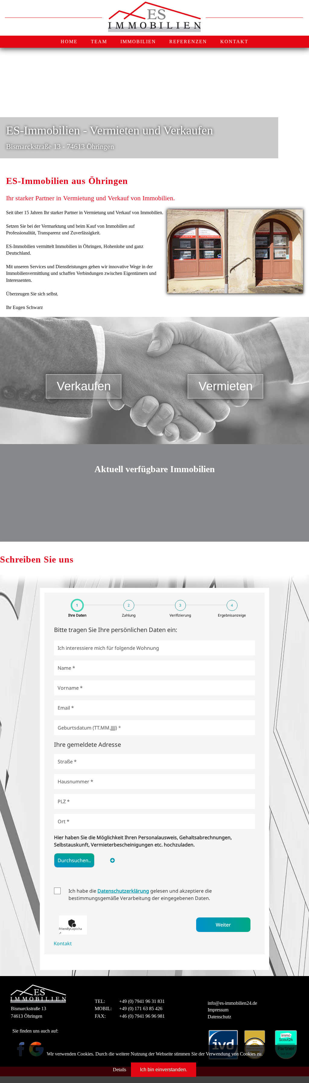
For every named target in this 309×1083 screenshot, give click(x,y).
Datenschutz (219, 1016)
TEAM (99, 41)
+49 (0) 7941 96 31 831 (142, 1001)
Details (119, 1069)
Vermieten (226, 386)
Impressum (218, 1009)
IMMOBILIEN (138, 41)
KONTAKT (234, 41)
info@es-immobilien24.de (232, 1003)
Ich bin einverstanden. (163, 1069)
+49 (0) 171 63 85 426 (140, 1008)
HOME (69, 41)
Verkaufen (84, 386)
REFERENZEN (188, 41)
